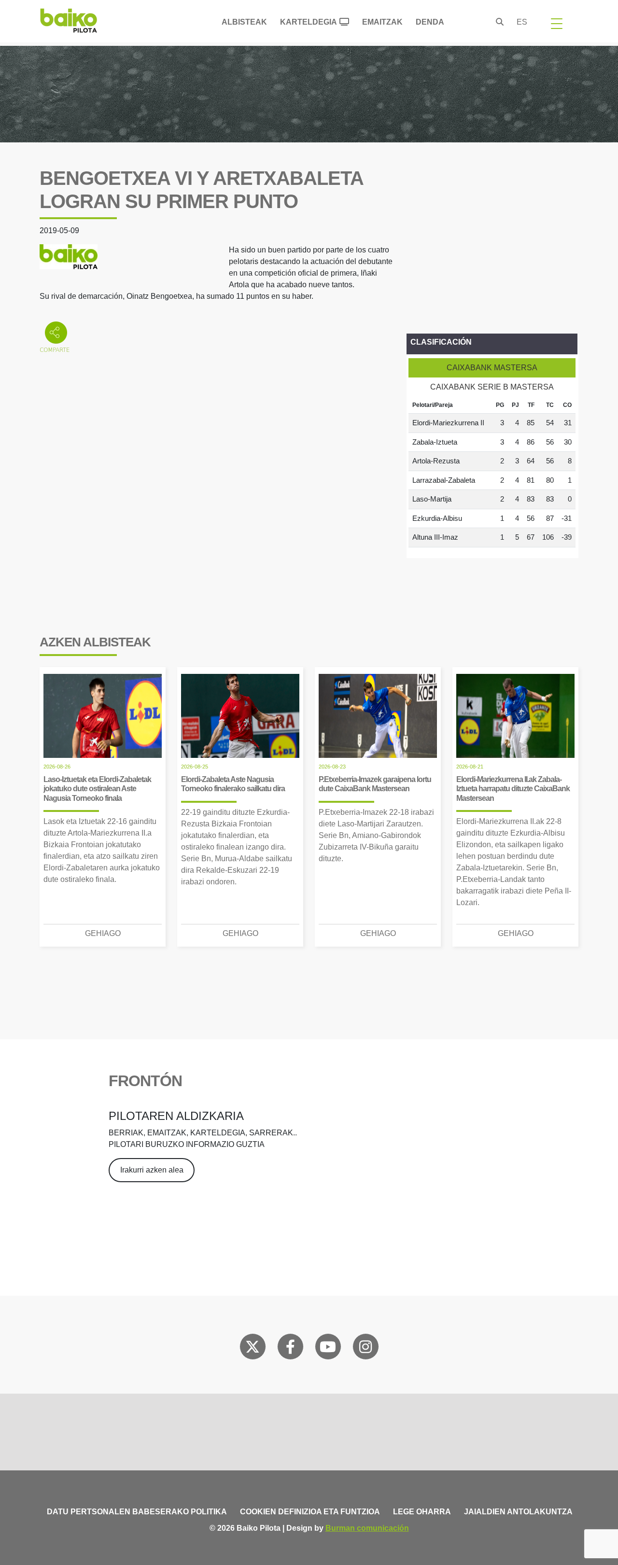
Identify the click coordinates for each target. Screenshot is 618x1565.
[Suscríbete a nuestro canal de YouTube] (328, 1348)
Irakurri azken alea (151, 1170)
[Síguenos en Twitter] (252, 1348)
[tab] (492, 367)
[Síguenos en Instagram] (365, 1348)
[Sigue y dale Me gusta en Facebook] (290, 1348)
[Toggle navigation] (556, 23)
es (522, 22)
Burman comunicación (367, 1528)
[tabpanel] (492, 472)
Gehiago (103, 933)
